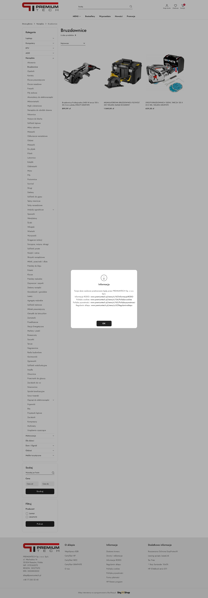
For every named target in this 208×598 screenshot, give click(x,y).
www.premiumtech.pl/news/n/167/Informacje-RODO (112, 296)
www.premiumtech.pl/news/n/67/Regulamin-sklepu (111, 305)
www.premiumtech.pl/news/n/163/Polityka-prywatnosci (113, 302)
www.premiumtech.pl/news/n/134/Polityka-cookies (111, 299)
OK (104, 323)
